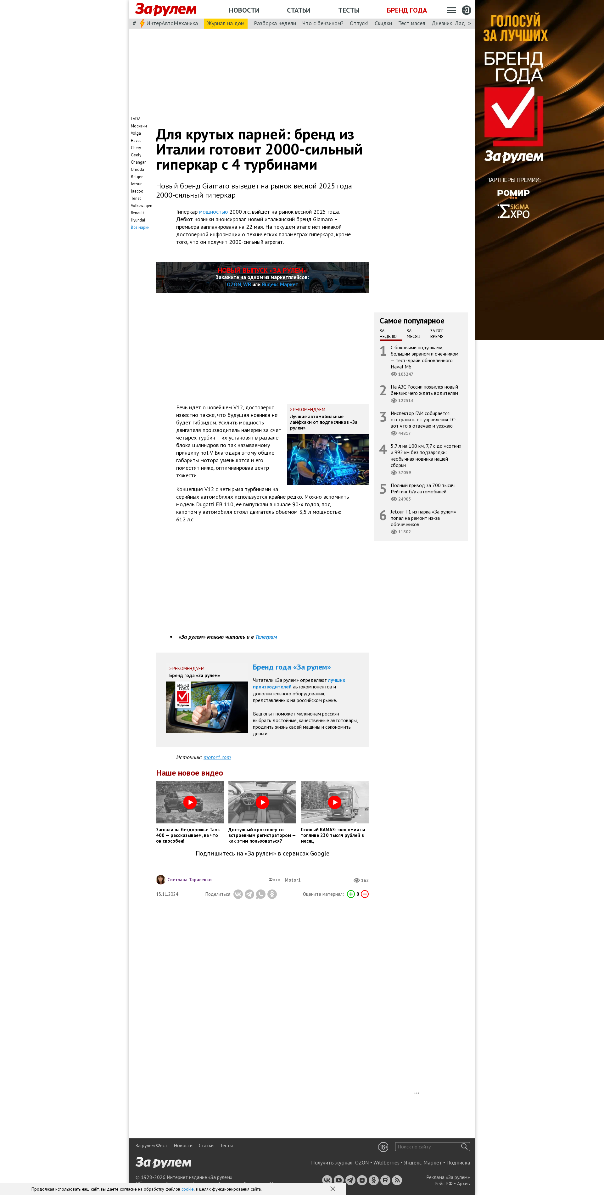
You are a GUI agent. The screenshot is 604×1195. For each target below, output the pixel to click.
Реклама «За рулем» (448, 1177)
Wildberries (386, 1162)
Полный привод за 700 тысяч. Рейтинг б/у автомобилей (423, 488)
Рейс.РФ (443, 1183)
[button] (333, 1189)
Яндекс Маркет (280, 284)
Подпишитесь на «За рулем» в (262, 853)
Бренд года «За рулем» (292, 667)
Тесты (349, 10)
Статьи (298, 10)
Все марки (140, 227)
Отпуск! (359, 23)
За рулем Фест (151, 1145)
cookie (188, 1189)
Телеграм (266, 636)
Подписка (458, 1162)
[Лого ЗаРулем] (165, 9)
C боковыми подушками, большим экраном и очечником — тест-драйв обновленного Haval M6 (424, 357)
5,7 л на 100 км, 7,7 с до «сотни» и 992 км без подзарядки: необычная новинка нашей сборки (426, 455)
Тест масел (411, 23)
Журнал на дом (225, 23)
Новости (244, 10)
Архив (463, 1183)
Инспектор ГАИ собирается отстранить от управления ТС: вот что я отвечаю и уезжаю (423, 419)
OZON (234, 284)
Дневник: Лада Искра (458, 23)
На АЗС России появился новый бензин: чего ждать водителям (424, 390)
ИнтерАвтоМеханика (172, 23)
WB (247, 284)
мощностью (213, 211)
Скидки (383, 23)
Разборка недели (275, 23)
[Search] (464, 1146)
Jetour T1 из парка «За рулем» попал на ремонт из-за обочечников (423, 517)
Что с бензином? (323, 23)
